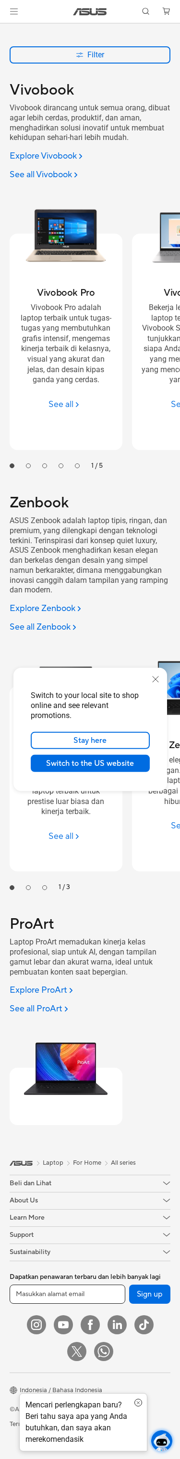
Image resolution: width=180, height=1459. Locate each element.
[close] (155, 679)
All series (123, 1163)
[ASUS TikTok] (144, 1324)
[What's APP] (103, 1351)
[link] (90, 11)
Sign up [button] (150, 1294)
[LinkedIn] (117, 1324)
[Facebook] (90, 1324)
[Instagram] (36, 1324)
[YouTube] (63, 1324)
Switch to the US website (90, 763)
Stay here (90, 740)
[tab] (12, 465)
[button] (14, 11)
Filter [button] (95, 54)
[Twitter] (76, 1351)
